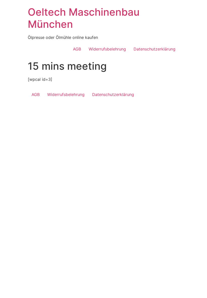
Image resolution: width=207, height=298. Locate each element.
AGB (77, 49)
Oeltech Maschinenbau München (84, 18)
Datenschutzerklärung (154, 49)
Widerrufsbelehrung (107, 49)
